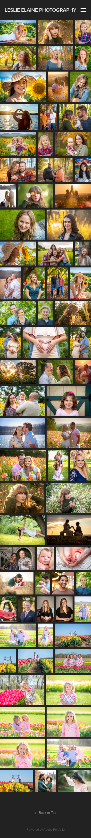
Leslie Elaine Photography (40, 9)
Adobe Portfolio (54, 829)
